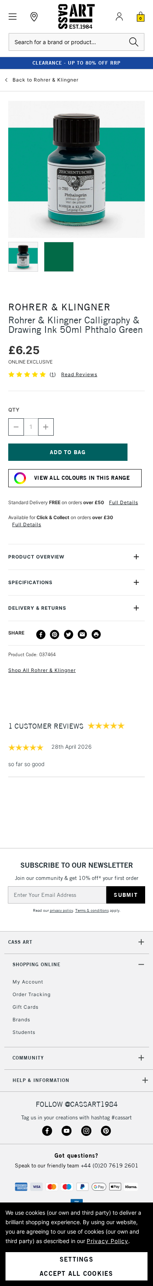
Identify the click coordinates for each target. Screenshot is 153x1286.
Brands (21, 1019)
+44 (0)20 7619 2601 (109, 1165)
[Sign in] (119, 16)
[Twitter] (68, 634)
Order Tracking (32, 994)
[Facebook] (41, 634)
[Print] (96, 634)
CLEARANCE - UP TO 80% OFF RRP (76, 62)
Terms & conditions (92, 910)
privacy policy (61, 910)
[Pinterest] (54, 634)
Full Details (123, 502)
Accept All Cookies (76, 1273)
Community (28, 1058)
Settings (76, 1259)
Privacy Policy (107, 1241)
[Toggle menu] (13, 17)
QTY (13, 409)
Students (24, 1032)
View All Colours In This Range (82, 477)
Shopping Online (36, 964)
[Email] (82, 634)
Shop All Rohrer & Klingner (42, 670)
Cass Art (20, 942)
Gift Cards (25, 1007)
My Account (28, 982)
